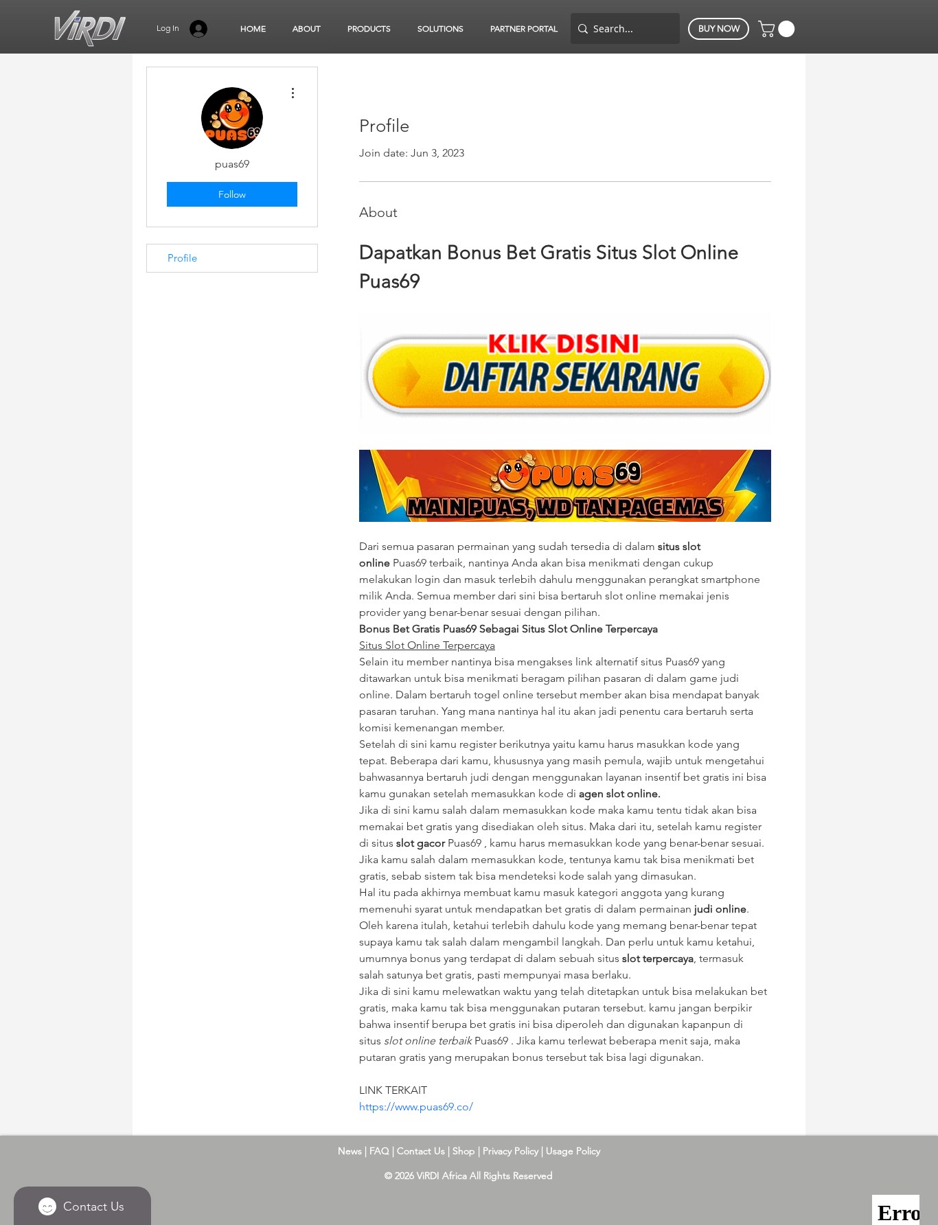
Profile (182, 257)
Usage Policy (573, 1151)
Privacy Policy (512, 1151)
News (350, 1151)
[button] (306, 29)
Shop (465, 1151)
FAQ (379, 1151)
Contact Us (422, 1151)
